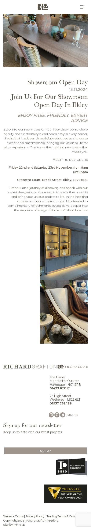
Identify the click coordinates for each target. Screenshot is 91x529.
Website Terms (13, 516)
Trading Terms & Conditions (65, 516)
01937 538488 (61, 403)
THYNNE (19, 524)
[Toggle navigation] (81, 7)
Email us (72, 415)
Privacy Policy (34, 516)
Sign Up (45, 450)
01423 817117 (60, 388)
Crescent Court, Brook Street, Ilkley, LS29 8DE (52, 180)
